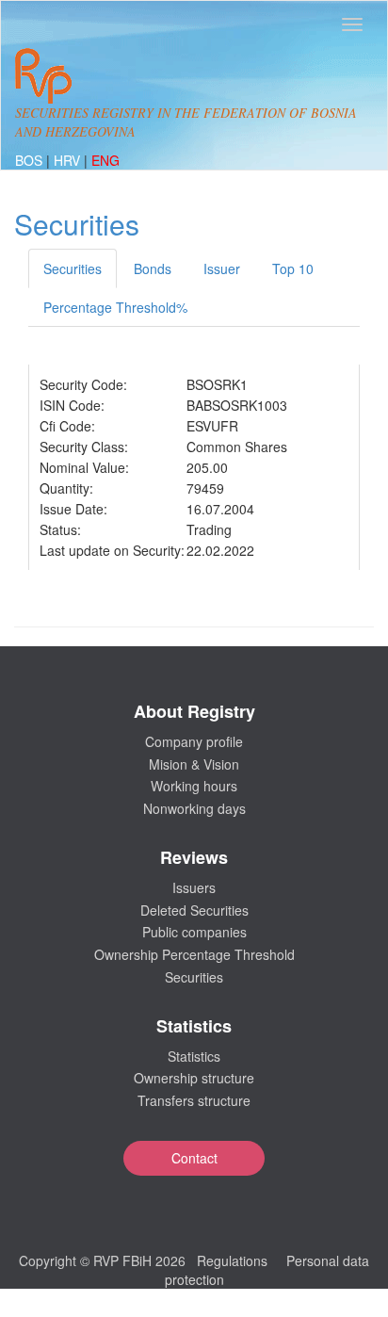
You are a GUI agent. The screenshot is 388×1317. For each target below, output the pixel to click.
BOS (30, 160)
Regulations (232, 1260)
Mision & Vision (194, 764)
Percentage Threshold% (115, 307)
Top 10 (293, 268)
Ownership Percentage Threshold (194, 954)
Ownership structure (194, 1077)
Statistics (194, 1056)
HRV (69, 160)
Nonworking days (194, 808)
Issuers (194, 887)
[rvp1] (43, 73)
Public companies (194, 931)
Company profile (194, 741)
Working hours (194, 785)
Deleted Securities (194, 910)
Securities (72, 268)
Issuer (221, 268)
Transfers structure (194, 1100)
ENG (105, 160)
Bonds (152, 268)
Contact (194, 1157)
